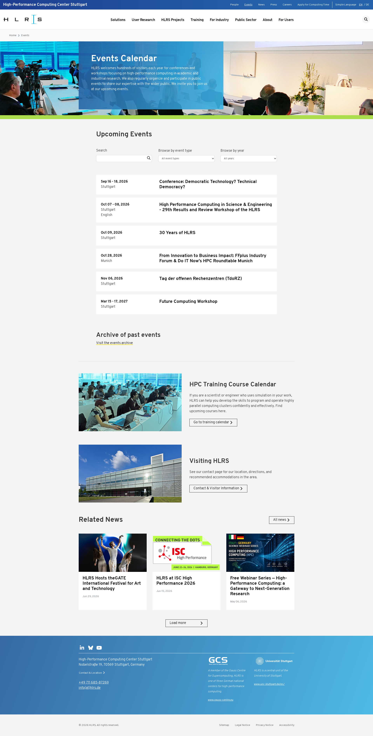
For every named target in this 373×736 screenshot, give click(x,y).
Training (197, 20)
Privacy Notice (264, 725)
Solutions (118, 20)
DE (367, 4)
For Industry (219, 20)
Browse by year (232, 151)
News (261, 4)
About (267, 20)
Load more (178, 623)
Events (248, 4)
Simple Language (345, 4)
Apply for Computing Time (313, 4)
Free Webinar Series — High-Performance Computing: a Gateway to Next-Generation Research (259, 586)
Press (273, 4)
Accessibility (286, 725)
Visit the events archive (114, 343)
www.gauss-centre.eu (220, 700)
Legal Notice (242, 725)
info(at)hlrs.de (90, 688)
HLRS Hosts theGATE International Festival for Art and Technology (112, 583)
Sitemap (224, 725)
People (234, 4)
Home (12, 35)
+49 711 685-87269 (94, 683)
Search (101, 150)
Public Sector (245, 20)
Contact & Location (90, 673)
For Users (286, 20)
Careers (287, 4)
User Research (143, 20)
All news (279, 520)
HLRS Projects (172, 20)
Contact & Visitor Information (216, 488)
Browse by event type (175, 151)
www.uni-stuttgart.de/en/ (269, 684)
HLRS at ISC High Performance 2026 (175, 581)
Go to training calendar (211, 422)
